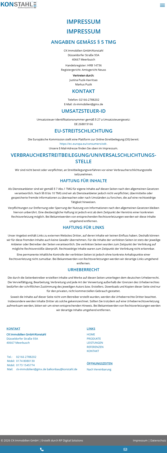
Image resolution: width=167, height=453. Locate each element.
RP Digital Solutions (71, 440)
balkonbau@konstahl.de (62, 369)
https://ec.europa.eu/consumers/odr (83, 144)
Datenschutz (158, 440)
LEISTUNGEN (95, 343)
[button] (162, 5)
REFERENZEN (95, 347)
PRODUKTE (94, 338)
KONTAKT (93, 351)
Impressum (140, 440)
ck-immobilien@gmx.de (31, 369)
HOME (91, 334)
